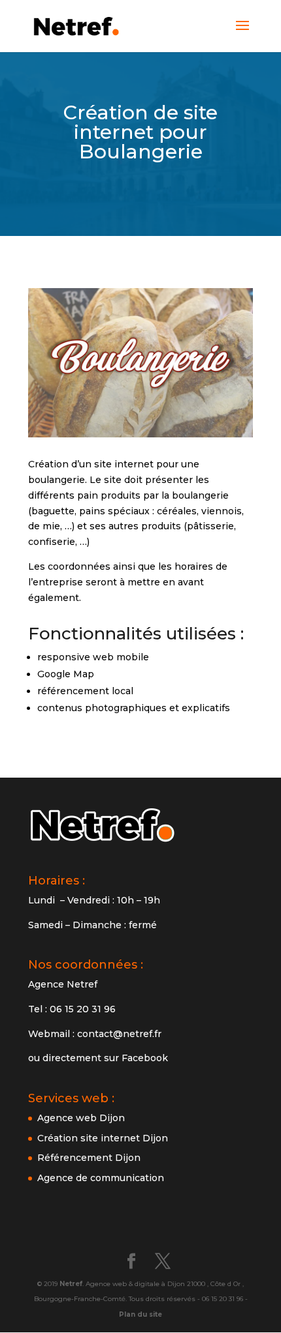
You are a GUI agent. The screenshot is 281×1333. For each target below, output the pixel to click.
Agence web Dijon (81, 1118)
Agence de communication (100, 1178)
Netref (70, 1284)
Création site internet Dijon (102, 1138)
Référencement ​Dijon (88, 1158)
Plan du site (140, 1314)
